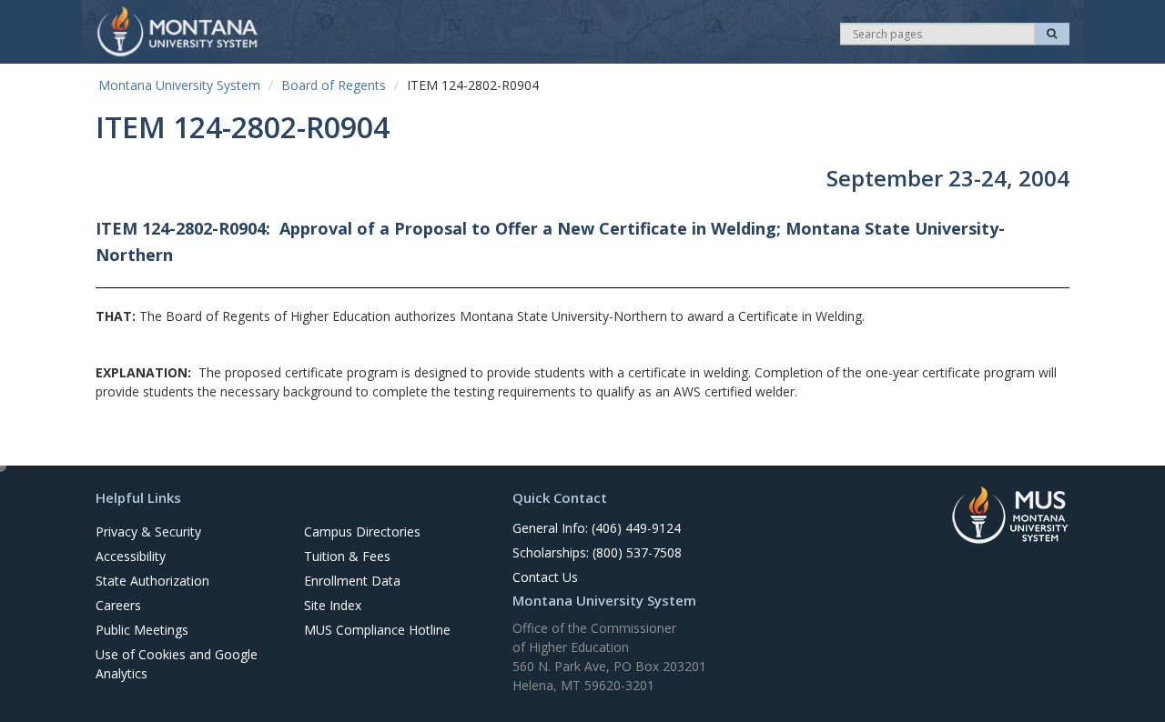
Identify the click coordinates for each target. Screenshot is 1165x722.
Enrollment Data (352, 580)
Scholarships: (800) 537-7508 (597, 552)
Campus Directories (362, 531)
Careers (118, 605)
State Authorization (152, 580)
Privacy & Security (148, 531)
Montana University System (179, 85)
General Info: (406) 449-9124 (596, 527)
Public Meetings (142, 629)
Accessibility (131, 556)
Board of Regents (333, 85)
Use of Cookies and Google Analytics (177, 664)
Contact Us (545, 577)
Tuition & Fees (347, 556)
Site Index (332, 605)
